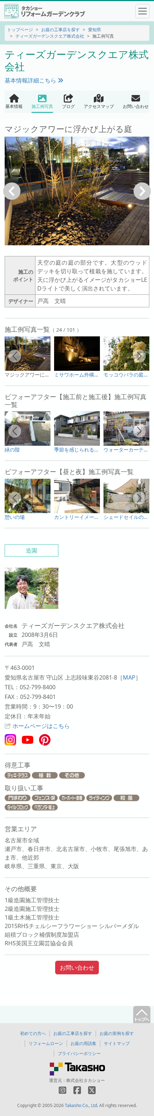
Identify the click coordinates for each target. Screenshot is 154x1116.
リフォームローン (46, 1043)
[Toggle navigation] (142, 11)
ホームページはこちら (41, 726)
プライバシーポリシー (79, 1053)
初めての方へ (33, 1033)
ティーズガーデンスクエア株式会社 (49, 36)
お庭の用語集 (83, 1043)
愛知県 (94, 30)
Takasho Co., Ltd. (81, 1105)
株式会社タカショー (85, 1080)
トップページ (20, 30)
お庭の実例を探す (117, 1033)
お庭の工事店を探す (60, 30)
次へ (142, 191)
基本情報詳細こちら (31, 80)
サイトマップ (117, 1043)
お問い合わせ (77, 967)
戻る (11, 191)
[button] (14, 356)
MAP (129, 677)
